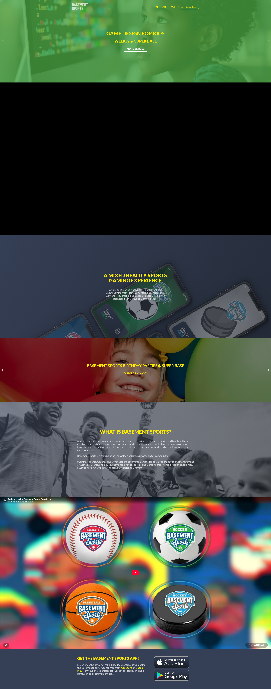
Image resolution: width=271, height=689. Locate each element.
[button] (2, 41)
